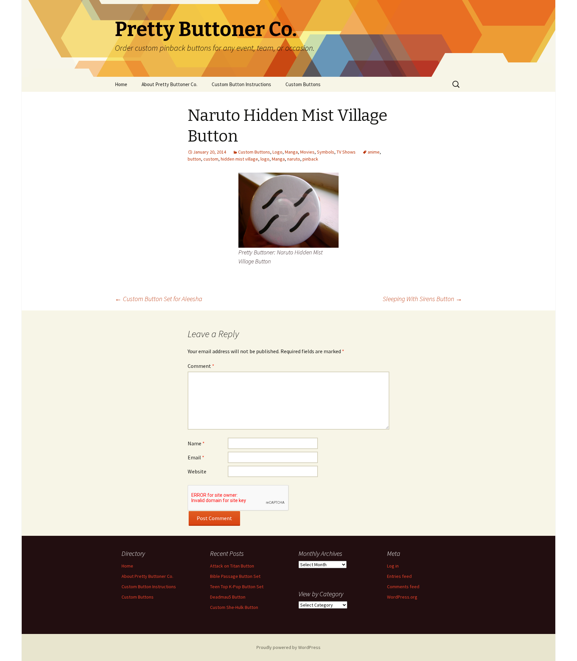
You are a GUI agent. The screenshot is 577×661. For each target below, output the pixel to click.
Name (196, 443)
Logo (277, 152)
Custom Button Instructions (241, 84)
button (194, 159)
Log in (393, 566)
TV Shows (346, 152)
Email (196, 457)
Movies (307, 152)
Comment (201, 366)
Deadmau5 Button (227, 597)
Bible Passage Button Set (235, 576)
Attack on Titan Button (232, 566)
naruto (293, 159)
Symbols (325, 152)
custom (210, 159)
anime (374, 152)
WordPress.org (402, 597)
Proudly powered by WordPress (288, 647)
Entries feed (399, 576)
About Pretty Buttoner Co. (169, 84)
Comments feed (403, 587)
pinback (310, 159)
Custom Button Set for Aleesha (158, 298)
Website (197, 471)
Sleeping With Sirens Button (422, 298)
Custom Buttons (303, 84)
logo (264, 159)
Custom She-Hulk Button (234, 607)
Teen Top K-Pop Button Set (236, 587)
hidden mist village (239, 159)
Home (121, 84)
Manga (291, 152)
